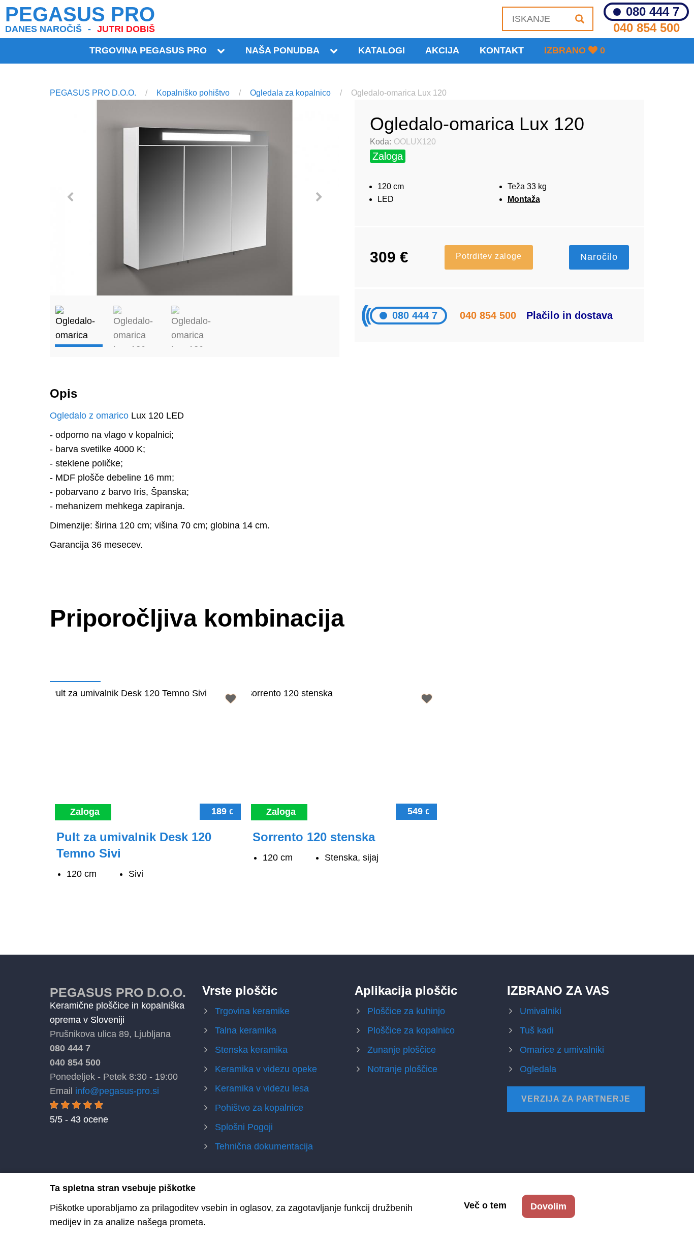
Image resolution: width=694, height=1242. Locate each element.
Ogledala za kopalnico (290, 92)
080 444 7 (652, 12)
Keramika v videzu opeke (266, 1069)
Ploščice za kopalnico (411, 1030)
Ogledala (538, 1069)
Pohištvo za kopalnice (259, 1108)
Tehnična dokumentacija (264, 1146)
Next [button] (319, 197)
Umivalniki (540, 1011)
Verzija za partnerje (575, 1099)
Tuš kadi (537, 1030)
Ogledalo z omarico (89, 415)
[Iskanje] (579, 19)
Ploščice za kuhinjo (406, 1011)
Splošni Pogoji (244, 1127)
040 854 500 (646, 28)
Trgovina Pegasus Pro (148, 50)
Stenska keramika (251, 1050)
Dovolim (548, 1206)
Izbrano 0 (574, 50)
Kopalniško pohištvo (193, 92)
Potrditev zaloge (489, 256)
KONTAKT (502, 50)
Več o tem (485, 1205)
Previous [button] (70, 197)
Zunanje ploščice (401, 1050)
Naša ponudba (282, 50)
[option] (194, 197)
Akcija (442, 50)
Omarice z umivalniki (562, 1050)
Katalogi (381, 50)
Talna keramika (245, 1030)
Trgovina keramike (252, 1011)
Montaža (524, 199)
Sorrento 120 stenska (314, 837)
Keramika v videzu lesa (262, 1088)
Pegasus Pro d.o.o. (118, 992)
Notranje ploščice (402, 1069)
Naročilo (599, 257)
